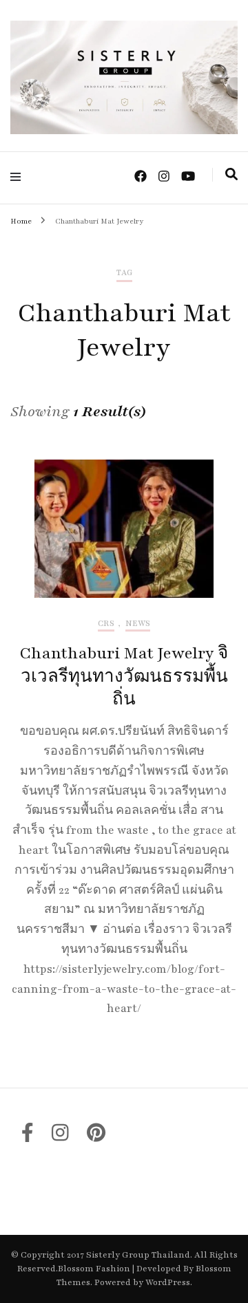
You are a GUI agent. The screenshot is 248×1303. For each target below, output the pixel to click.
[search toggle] (231, 175)
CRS (106, 623)
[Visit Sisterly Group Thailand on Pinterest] (96, 1137)
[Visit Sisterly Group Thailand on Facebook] (27, 1137)
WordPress (167, 1282)
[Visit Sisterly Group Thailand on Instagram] (60, 1137)
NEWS (137, 623)
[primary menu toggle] (19, 177)
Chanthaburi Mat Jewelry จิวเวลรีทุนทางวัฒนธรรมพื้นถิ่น (124, 677)
